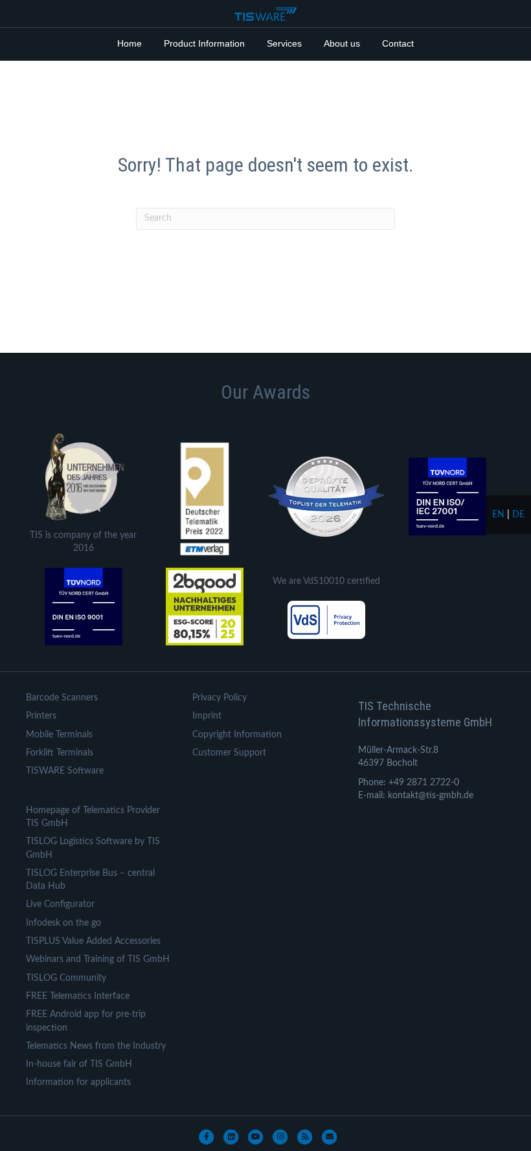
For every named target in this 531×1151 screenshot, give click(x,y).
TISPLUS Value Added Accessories (93, 941)
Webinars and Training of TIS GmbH (98, 959)
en (498, 514)
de (518, 514)
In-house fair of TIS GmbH (79, 1064)
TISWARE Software (65, 771)
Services (284, 43)
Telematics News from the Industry (96, 1046)
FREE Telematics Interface (78, 996)
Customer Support (229, 752)
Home (129, 43)
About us (342, 43)
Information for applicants (78, 1082)
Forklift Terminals (59, 752)
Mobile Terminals (59, 734)
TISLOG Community (66, 978)
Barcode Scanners (62, 697)
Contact (398, 43)
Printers (41, 716)
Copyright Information (237, 734)
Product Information (204, 43)
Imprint (206, 716)
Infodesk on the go (63, 923)
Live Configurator (60, 904)
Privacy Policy (219, 697)
